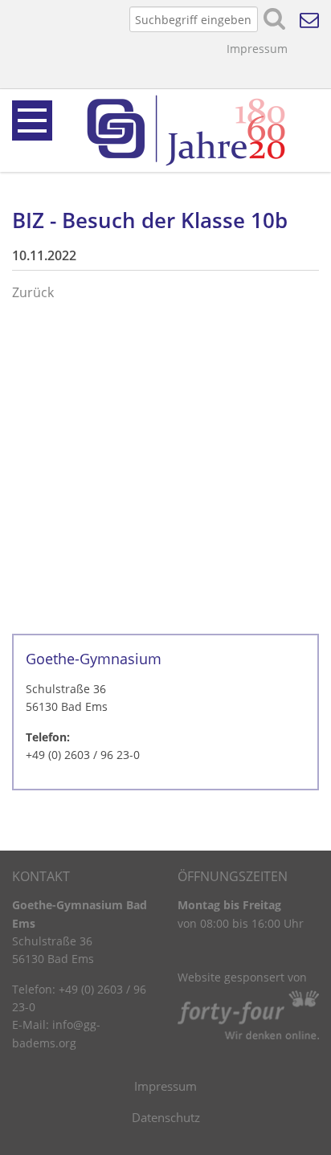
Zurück (33, 292)
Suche (275, 19)
